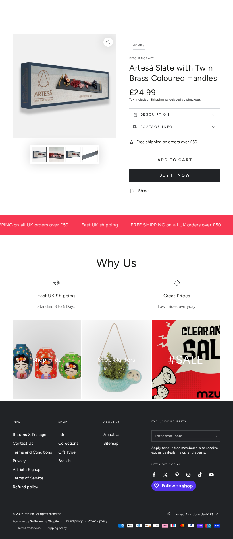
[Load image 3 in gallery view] (73, 154)
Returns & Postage (29, 434)
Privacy (19, 460)
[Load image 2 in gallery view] (56, 154)
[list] (116, 294)
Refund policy (25, 486)
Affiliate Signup (27, 469)
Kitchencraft (141, 58)
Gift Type (67, 452)
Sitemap (110, 443)
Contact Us (23, 443)
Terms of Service (28, 478)
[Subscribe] (217, 436)
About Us (111, 434)
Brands (64, 460)
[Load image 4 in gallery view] (90, 154)
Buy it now (174, 175)
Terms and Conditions (32, 452)
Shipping (157, 99)
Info (61, 434)
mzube (30, 514)
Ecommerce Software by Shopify (36, 521)
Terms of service (29, 528)
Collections (68, 443)
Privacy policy (97, 521)
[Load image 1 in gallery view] (39, 154)
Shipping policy (56, 528)
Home (137, 45)
